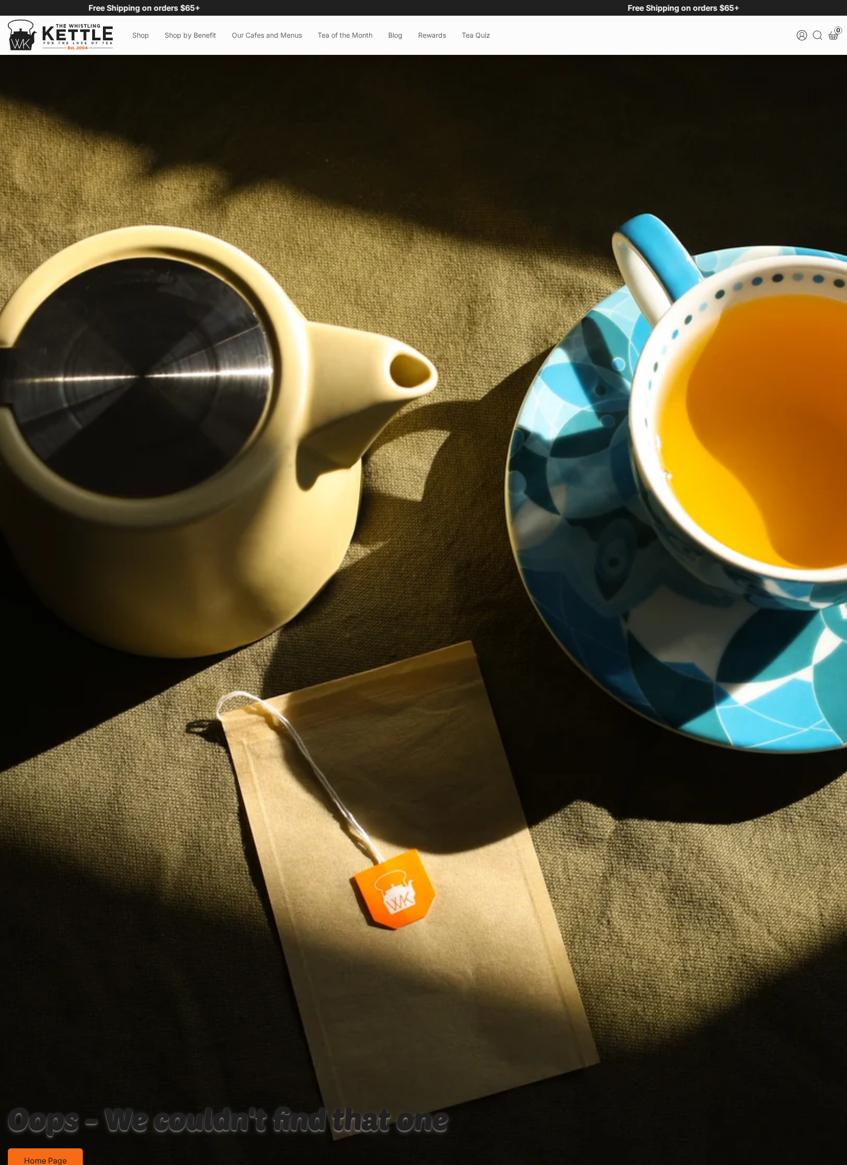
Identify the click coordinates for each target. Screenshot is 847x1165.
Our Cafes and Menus (267, 35)
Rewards (432, 35)
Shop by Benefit (190, 35)
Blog (395, 35)
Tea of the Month (345, 35)
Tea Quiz (476, 35)
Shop (140, 35)
